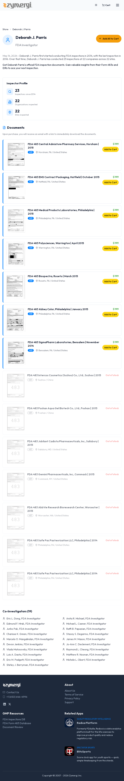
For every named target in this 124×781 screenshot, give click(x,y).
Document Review (13, 727)
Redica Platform (87, 722)
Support (69, 702)
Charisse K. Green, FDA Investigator (26, 634)
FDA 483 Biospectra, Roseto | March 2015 (53, 276)
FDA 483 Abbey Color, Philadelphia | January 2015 (58, 309)
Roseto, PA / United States (52, 280)
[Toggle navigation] (117, 5)
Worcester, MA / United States (53, 515)
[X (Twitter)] (10, 704)
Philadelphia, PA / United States (54, 218)
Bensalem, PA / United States (53, 350)
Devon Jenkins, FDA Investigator (24, 644)
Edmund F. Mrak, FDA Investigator (25, 623)
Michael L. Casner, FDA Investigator (86, 623)
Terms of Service (74, 694)
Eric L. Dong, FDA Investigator (23, 618)
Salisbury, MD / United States (52, 449)
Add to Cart (110, 149)
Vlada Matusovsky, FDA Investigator (26, 649)
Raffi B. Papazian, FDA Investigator (86, 628)
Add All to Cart (111, 38)
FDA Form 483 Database (17, 723)
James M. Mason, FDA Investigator (85, 639)
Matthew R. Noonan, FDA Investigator (87, 654)
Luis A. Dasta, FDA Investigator (24, 654)
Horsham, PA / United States (53, 152)
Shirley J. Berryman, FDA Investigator (27, 664)
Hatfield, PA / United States (52, 181)
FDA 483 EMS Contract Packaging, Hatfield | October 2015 (63, 177)
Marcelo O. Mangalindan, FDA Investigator (30, 639)
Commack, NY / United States (53, 478)
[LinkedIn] (4, 704)
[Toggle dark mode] (96, 5)
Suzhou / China (45, 379)
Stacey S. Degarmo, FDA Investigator (87, 634)
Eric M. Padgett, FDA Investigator (25, 659)
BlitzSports (84, 751)
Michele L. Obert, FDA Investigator (85, 659)
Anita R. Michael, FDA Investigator (85, 618)
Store (5, 29)
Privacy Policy (72, 698)
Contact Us (12, 692)
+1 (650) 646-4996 (16, 696)
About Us (70, 690)
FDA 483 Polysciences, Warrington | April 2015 (56, 243)
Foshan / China (46, 412)
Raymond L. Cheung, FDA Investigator (87, 649)
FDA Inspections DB (14, 719)
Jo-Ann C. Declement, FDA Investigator (88, 644)
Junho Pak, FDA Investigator (22, 628)
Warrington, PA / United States (54, 247)
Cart (107, 5)
